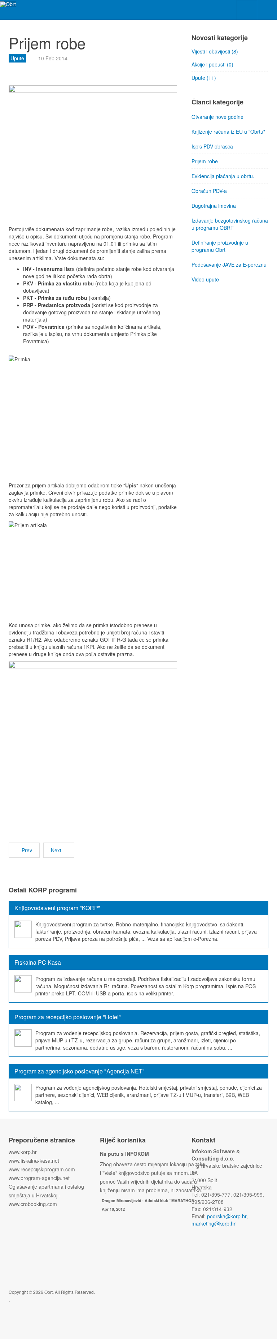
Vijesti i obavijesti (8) (215, 51)
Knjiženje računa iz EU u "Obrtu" (228, 131)
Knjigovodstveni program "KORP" (57, 908)
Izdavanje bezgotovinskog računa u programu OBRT (230, 224)
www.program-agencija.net (39, 1177)
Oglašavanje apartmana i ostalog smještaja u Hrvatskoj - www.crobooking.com (46, 1195)
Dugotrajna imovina (214, 205)
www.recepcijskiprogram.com (42, 1169)
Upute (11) (204, 77)
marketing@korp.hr (214, 1223)
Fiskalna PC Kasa (37, 962)
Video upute (205, 279)
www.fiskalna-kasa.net (34, 1160)
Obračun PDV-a (209, 190)
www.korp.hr (23, 1151)
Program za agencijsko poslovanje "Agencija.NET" (79, 1071)
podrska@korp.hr (226, 1216)
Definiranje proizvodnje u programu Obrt (220, 246)
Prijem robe (205, 161)
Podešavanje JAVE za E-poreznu (229, 264)
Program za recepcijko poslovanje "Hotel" (67, 1017)
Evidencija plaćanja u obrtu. (223, 176)
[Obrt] (8, 4)
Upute (17, 58)
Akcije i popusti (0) (212, 64)
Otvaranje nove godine (217, 116)
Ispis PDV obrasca (212, 146)
